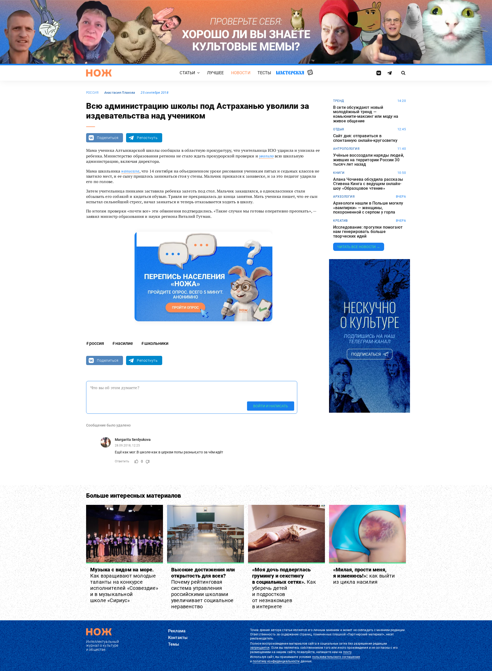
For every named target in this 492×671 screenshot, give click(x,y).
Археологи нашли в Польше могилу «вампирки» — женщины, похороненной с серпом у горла (368, 208)
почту (347, 652)
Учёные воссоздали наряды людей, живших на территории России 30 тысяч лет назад (368, 160)
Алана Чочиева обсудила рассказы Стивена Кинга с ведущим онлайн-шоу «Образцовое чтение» (368, 184)
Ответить (122, 461)
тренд (338, 101)
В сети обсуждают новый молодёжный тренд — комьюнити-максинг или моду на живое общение (365, 114)
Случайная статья (310, 72)
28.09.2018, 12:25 (127, 445)
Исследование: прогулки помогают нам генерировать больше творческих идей (368, 232)
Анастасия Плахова (119, 92)
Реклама (177, 631)
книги (339, 173)
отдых (338, 129)
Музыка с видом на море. (124, 585)
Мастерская (290, 72)
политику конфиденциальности (276, 661)
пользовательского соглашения (336, 657)
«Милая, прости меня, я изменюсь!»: (364, 576)
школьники (156, 343)
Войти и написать (270, 406)
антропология (346, 149)
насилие (124, 343)
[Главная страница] (99, 73)
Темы (173, 644)
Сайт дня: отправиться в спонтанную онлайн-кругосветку (365, 138)
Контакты (178, 637)
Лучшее (215, 72)
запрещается (260, 647)
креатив (340, 220)
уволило (266, 155)
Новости (240, 72)
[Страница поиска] (403, 73)
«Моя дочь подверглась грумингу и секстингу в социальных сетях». (284, 588)
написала (130, 171)
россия (92, 92)
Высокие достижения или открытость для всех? (203, 588)
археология (344, 196)
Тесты (264, 72)
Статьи (187, 72)
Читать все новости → (358, 247)
